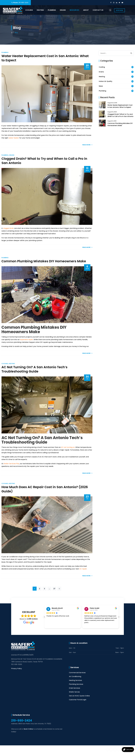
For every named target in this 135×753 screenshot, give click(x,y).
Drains (63, 10)
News (101, 86)
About (86, 10)
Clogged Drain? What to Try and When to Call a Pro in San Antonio (44, 160)
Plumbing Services (76, 684)
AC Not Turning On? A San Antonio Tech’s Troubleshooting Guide (34, 369)
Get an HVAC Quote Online (79, 696)
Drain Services (74, 688)
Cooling (29, 10)
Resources (74, 10)
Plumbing (52, 10)
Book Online (28, 729)
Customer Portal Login (77, 699)
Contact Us (98, 10)
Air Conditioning (75, 676)
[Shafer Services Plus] (12, 10)
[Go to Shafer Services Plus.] (12, 32)
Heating (40, 10)
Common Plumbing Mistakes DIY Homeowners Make (43, 261)
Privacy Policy (16, 668)
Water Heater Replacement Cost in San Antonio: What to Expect (45, 58)
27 (54, 589)
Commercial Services (77, 672)
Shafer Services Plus (30, 749)
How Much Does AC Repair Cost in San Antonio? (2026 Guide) (44, 489)
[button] (118, 616)
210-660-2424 (23, 3)
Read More (86, 144)
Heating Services (75, 680)
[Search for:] (116, 53)
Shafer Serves (74, 692)
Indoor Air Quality (105, 81)
